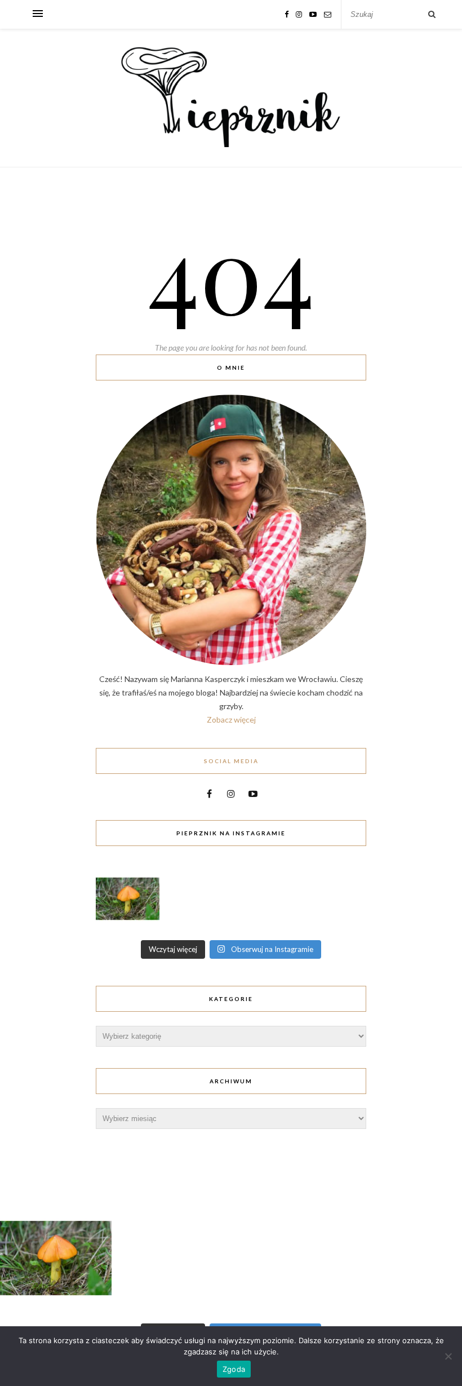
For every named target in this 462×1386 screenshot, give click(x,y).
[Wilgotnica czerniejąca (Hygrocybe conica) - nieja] (127, 899)
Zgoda (234, 1369)
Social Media (231, 761)
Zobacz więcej (231, 719)
